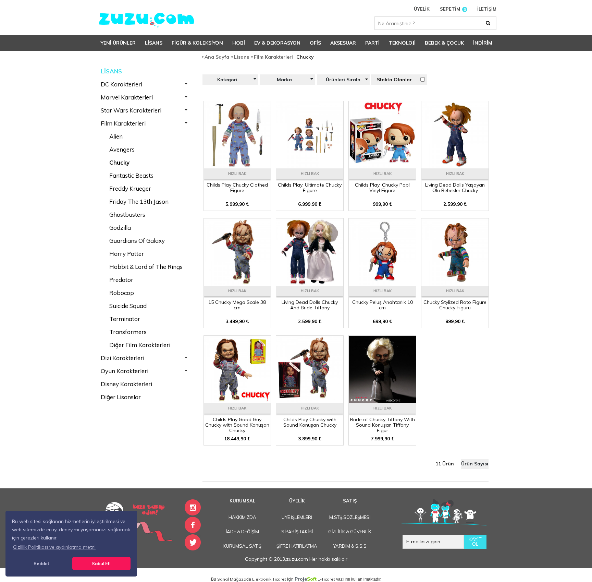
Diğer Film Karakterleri (139, 344)
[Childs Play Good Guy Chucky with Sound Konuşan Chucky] (237, 400)
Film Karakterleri (123, 123)
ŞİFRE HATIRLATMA (296, 546)
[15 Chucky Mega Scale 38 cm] (237, 283)
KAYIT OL (475, 541)
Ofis (315, 43)
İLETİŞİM (486, 9)
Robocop (121, 292)
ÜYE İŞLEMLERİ (297, 517)
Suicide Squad (128, 305)
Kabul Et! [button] (101, 563)
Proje (306, 579)
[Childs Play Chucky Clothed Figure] (237, 166)
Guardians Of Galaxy (137, 240)
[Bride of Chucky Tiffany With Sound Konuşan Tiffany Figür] (382, 400)
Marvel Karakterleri (127, 97)
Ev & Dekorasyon (277, 43)
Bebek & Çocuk (444, 43)
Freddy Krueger (130, 188)
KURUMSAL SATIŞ (242, 546)
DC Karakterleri (121, 84)
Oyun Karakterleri (124, 371)
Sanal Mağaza (231, 579)
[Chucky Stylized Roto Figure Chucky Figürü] (455, 283)
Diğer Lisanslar (121, 397)
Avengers (122, 149)
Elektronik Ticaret (269, 579)
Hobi (238, 43)
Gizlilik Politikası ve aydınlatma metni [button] (54, 547)
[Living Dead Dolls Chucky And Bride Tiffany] (309, 283)
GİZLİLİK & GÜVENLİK (349, 531)
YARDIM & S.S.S (350, 546)
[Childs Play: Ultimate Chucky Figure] (309, 166)
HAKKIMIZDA (242, 517)
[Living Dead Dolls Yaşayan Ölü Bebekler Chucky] (455, 166)
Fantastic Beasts (131, 175)
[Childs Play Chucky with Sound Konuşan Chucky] (309, 400)
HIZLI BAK (237, 173)
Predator (121, 279)
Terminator (124, 318)
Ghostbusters (127, 214)
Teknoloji (402, 43)
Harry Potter (126, 253)
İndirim (482, 43)
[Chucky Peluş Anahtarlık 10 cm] (382, 283)
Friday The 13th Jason (139, 201)
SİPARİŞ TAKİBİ (297, 531)
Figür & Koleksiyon (197, 43)
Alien (116, 136)
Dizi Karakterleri (122, 357)
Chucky (119, 162)
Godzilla (120, 227)
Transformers (128, 331)
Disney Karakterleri (126, 384)
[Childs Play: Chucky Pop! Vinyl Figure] (382, 166)
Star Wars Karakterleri (131, 110)
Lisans (153, 43)
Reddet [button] (41, 563)
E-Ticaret (326, 579)
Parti (372, 43)
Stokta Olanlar (394, 79)
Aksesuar (343, 43)
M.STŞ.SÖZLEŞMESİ (349, 517)
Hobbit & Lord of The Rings (146, 266)
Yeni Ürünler (118, 43)
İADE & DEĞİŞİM (242, 531)
